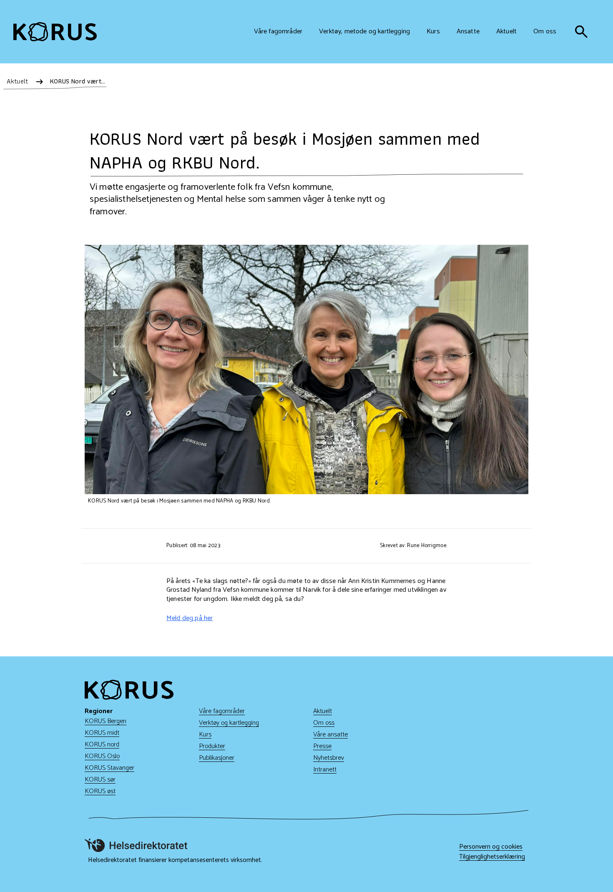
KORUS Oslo (102, 756)
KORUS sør (100, 779)
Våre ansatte (330, 734)
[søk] (581, 31)
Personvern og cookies (491, 847)
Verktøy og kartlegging (229, 723)
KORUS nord (102, 744)
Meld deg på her (189, 618)
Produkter (212, 746)
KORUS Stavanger (109, 768)
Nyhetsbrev (328, 758)
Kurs (205, 734)
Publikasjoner (216, 758)
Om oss (323, 723)
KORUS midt (102, 733)
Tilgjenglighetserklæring (492, 857)
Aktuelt (322, 711)
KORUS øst (100, 791)
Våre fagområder (222, 711)
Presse (322, 746)
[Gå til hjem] (55, 31)
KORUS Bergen (105, 721)
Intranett (325, 769)
